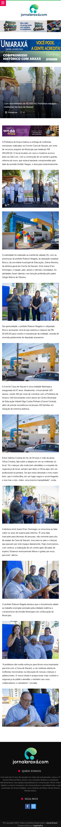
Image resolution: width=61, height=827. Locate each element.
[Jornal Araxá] (34, 3)
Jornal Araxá (51, 823)
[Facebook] (27, 806)
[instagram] (33, 806)
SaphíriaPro (38, 825)
